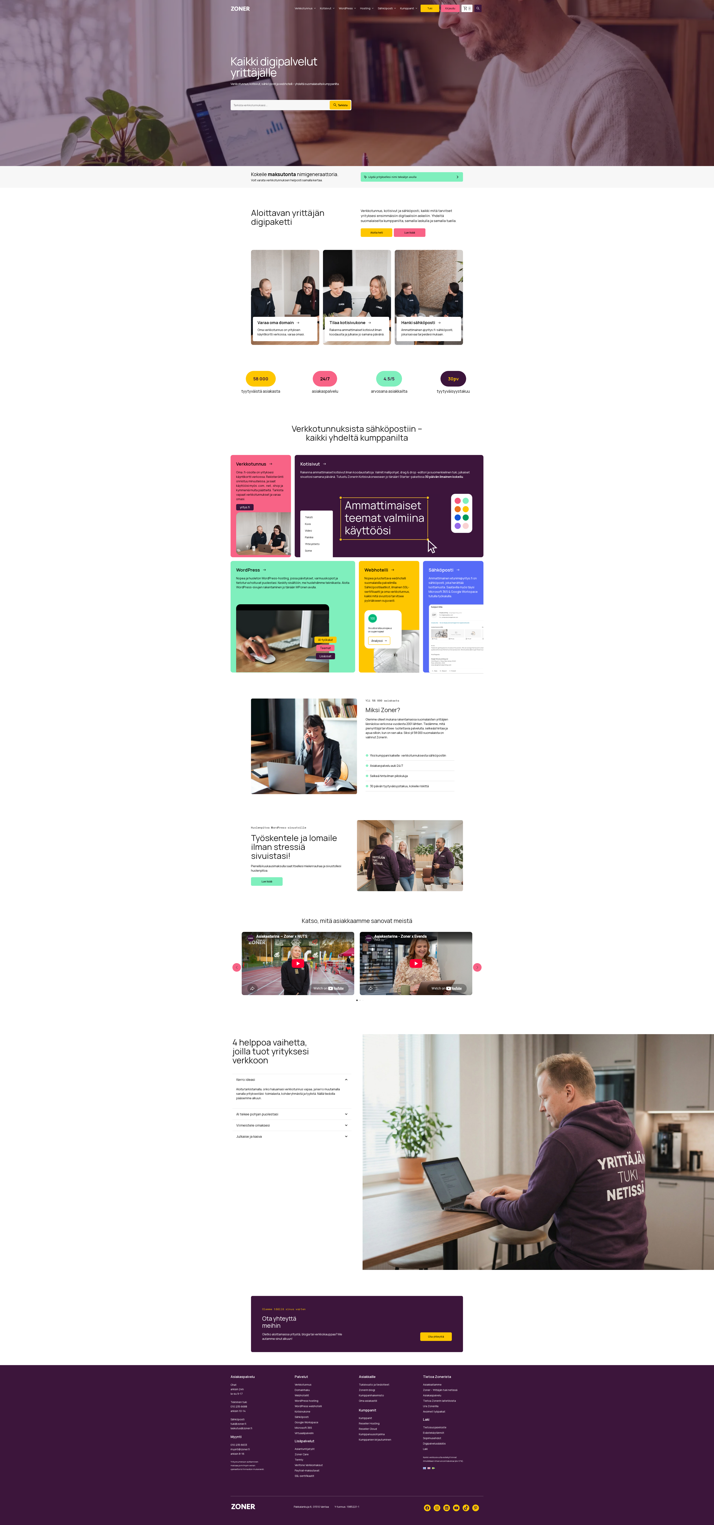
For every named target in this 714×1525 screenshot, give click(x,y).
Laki (425, 1449)
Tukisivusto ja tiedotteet (374, 1384)
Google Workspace (306, 1422)
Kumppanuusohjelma (372, 1434)
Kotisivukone (302, 1411)
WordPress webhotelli (308, 1406)
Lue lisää (409, 232)
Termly (299, 1459)
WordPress (346, 8)
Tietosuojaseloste (434, 1427)
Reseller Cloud (368, 1429)
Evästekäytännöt (433, 1432)
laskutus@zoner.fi (241, 1428)
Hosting (365, 8)
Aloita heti (376, 232)
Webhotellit (302, 1395)
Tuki (429, 8)
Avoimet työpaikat (434, 1411)
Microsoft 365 (303, 1427)
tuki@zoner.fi (238, 1424)
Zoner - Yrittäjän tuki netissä (440, 1390)
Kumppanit (407, 8)
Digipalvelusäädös (434, 1443)
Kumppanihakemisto (371, 1395)
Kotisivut (325, 8)
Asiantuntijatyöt (305, 1449)
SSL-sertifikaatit (304, 1476)
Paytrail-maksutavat (307, 1470)
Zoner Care (302, 1454)
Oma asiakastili (368, 1400)
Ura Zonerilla (430, 1406)
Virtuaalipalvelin (304, 1433)
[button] (477, 8)
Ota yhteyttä (436, 1336)
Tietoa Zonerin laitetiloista (439, 1400)
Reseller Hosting (369, 1423)
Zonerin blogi (367, 1390)
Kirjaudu (450, 8)
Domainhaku (302, 1390)
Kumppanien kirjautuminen (375, 1439)
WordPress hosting (306, 1400)
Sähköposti (385, 8)
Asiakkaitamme (432, 1384)
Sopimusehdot (432, 1438)
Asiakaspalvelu (432, 1395)
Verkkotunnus (304, 8)
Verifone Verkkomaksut (309, 1465)
